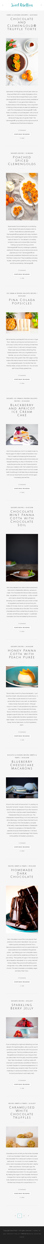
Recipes (21, 153)
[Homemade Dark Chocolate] (22, 909)
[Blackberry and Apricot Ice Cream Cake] (22, 434)
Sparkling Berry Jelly (22, 1006)
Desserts (24, 15)
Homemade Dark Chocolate (22, 873)
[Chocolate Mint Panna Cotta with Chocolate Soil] (22, 557)
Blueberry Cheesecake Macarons (22, 765)
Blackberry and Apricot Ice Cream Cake (22, 410)
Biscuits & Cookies (15, 755)
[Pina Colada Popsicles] (22, 322)
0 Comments (22, 270)
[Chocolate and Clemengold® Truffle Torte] (22, 62)
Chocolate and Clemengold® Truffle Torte (22, 24)
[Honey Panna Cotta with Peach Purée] (22, 676)
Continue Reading (22, 134)
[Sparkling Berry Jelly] (22, 1027)
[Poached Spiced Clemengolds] (22, 196)
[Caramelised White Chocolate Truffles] (22, 1137)
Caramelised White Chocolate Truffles (22, 1112)
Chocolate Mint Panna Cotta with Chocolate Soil (22, 518)
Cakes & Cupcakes (14, 15)
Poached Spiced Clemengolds (22, 161)
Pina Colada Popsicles (22, 301)
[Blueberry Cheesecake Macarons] (22, 787)
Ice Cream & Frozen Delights (18, 293)
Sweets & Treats (21, 866)
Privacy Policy (14, 1233)
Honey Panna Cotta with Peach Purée (22, 654)
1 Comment (22, 843)
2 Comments (22, 130)
